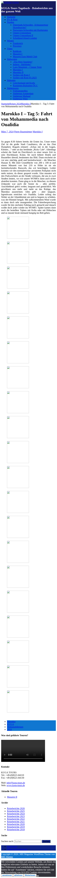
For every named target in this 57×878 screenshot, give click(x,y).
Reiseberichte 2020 (16, 824)
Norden (10, 22)
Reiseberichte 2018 (16, 829)
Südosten (11, 80)
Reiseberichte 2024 (16, 813)
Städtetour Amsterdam (23, 93)
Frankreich (18, 43)
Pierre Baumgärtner (23, 131)
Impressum (12, 846)
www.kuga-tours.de (16, 785)
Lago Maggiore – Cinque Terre (27, 67)
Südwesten (12, 59)
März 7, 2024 (7, 131)
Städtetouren (13, 88)
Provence (17, 46)
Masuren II (12, 797)
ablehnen (18, 875)
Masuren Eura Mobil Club (25, 56)
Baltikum (17, 51)
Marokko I (18, 69)
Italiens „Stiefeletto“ (22, 64)
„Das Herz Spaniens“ (23, 62)
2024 (9, 729)
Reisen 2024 (15, 104)
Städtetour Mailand (21, 96)
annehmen (7, 875)
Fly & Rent (12, 19)
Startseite (11, 17)
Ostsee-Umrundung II (23, 35)
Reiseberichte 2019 (16, 827)
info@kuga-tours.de (16, 782)
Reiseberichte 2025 (16, 811)
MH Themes (7, 857)
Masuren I (17, 54)
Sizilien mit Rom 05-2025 (25, 77)
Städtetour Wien (20, 99)
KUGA (10, 724)
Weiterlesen (30, 875)
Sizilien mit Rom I (21, 75)
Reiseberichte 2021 (16, 821)
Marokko (11, 721)
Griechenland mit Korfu (24, 83)
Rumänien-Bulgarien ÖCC (25, 85)
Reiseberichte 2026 (16, 808)
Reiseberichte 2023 (16, 816)
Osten (9, 48)
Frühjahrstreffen (20, 91)
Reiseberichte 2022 (16, 819)
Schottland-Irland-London (25, 38)
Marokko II (18, 72)
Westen (10, 40)
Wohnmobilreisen (15, 727)
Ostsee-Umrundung (22, 33)
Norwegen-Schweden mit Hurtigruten (30, 30)
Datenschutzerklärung (17, 849)
